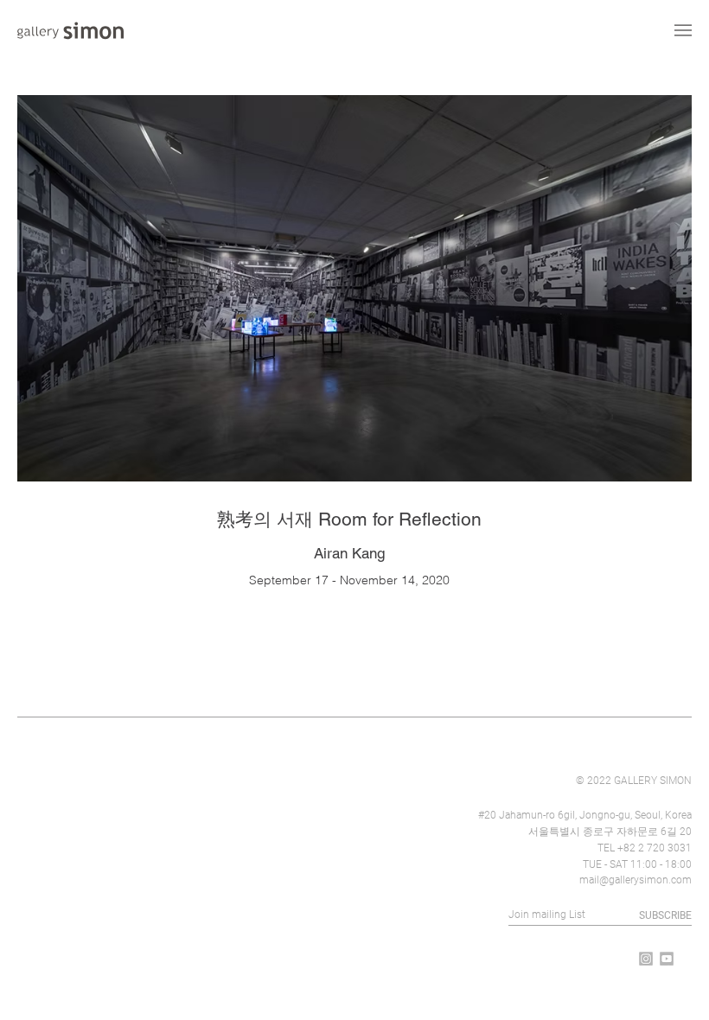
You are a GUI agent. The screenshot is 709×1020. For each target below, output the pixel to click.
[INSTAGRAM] (646, 959)
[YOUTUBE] (667, 959)
